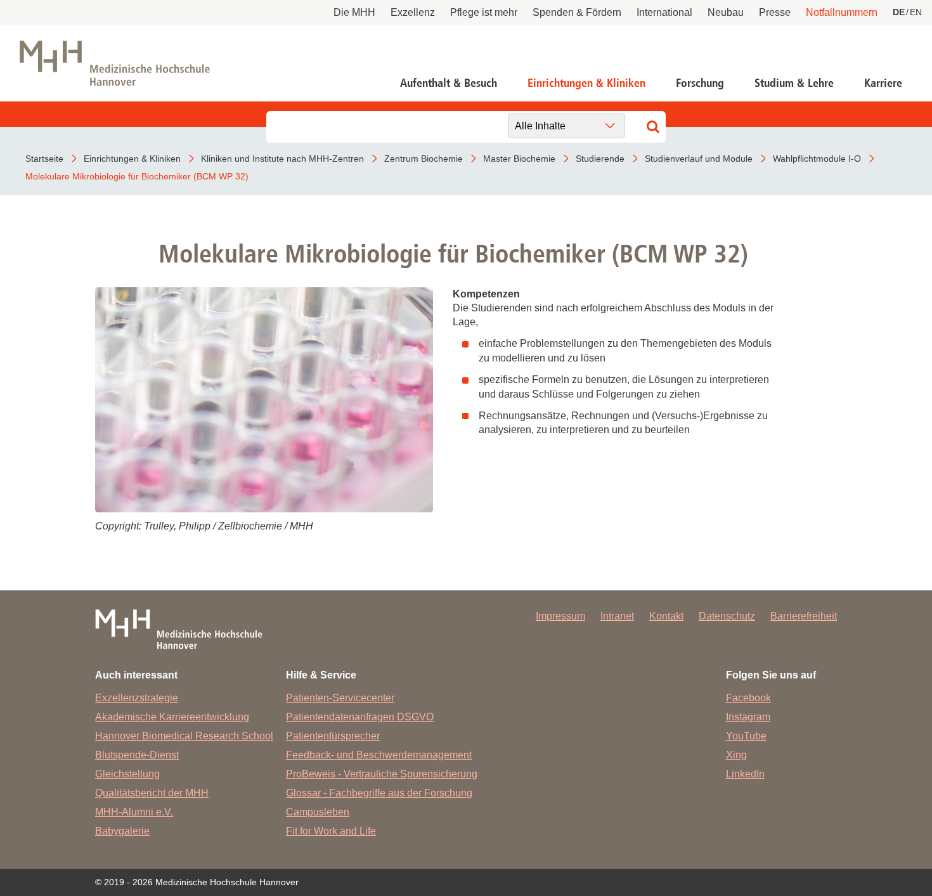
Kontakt (666, 616)
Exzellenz (413, 12)
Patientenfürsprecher (333, 735)
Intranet (617, 616)
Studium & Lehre (794, 83)
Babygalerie (122, 831)
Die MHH (354, 12)
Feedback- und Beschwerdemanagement (379, 755)
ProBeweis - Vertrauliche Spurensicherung (381, 774)
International (664, 12)
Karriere (883, 83)
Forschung (700, 83)
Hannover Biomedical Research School (184, 735)
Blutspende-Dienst (137, 755)
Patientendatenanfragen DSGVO (360, 716)
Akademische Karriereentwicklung (172, 716)
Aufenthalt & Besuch (448, 83)
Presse (775, 12)
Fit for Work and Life (331, 831)
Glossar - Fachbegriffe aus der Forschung (379, 793)
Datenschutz (727, 616)
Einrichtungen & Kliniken (586, 83)
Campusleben (317, 812)
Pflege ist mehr (483, 12)
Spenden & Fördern (577, 12)
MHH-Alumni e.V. (134, 812)
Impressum (560, 616)
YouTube (746, 735)
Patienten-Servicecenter (340, 697)
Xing (736, 755)
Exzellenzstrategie (136, 697)
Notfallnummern (841, 12)
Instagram (748, 716)
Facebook (748, 697)
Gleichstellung (127, 774)
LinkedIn (745, 774)
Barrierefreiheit (803, 616)
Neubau (726, 12)
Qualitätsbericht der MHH (152, 793)
